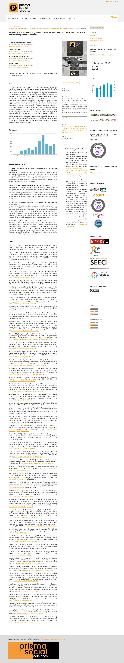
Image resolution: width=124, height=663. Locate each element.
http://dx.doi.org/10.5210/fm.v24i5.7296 (25, 591)
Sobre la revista (13, 18)
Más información (96, 173)
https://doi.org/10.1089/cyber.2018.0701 (22, 496)
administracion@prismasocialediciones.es (53, 639)
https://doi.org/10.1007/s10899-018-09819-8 (23, 517)
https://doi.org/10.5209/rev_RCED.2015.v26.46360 (38, 570)
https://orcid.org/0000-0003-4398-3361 (18, 60)
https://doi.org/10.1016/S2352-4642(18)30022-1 (27, 614)
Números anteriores (59, 18)
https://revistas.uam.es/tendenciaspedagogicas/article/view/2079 (30, 339)
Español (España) (96, 38)
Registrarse (109, 1)
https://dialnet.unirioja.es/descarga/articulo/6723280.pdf (27, 365)
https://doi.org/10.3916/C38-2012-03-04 (22, 381)
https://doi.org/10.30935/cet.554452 (20, 600)
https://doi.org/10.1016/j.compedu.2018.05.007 (27, 457)
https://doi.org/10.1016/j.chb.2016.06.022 (22, 357)
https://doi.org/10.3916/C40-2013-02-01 (22, 277)
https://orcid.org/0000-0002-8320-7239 (18, 46)
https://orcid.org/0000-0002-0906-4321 (18, 53)
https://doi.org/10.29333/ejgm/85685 (21, 507)
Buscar (114, 17)
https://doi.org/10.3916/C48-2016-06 (21, 622)
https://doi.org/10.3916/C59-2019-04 (26, 581)
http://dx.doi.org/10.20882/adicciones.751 (25, 331)
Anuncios (72, 18)
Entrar (116, 1)
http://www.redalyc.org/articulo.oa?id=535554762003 (26, 391)
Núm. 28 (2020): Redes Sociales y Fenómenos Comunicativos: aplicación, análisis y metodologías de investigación (41, 28)
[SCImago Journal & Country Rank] (101, 55)
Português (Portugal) (97, 41)
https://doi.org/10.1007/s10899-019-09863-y (38, 463)
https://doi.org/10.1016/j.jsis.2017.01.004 (22, 448)
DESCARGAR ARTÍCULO (71, 82)
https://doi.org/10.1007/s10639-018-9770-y (31, 564)
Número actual (45, 18)
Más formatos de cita (69, 118)
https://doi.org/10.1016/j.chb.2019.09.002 (22, 303)
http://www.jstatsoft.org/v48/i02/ (19, 555)
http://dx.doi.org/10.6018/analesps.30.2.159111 (24, 541)
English (92, 36)
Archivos (16, 26)
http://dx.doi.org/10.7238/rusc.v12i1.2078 (22, 348)
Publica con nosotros (29, 18)
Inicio (10, 26)
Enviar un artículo (97, 27)
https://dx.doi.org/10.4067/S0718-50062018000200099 (26, 374)
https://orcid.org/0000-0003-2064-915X (18, 67)
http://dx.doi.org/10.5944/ (17, 479)
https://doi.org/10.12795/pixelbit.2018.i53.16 (41, 526)
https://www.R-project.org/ (17, 533)
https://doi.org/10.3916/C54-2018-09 (21, 400)
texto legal (79, 174)
